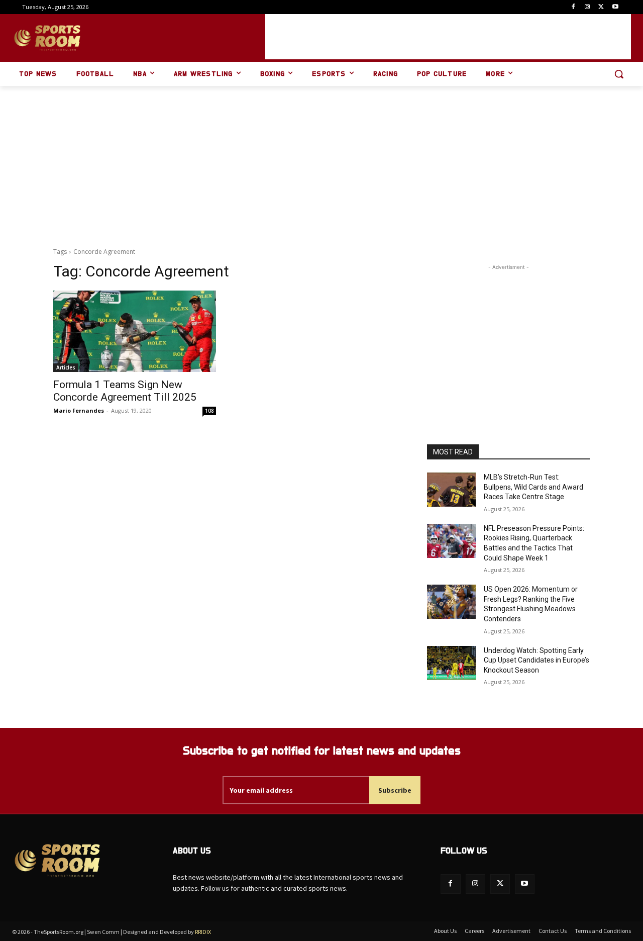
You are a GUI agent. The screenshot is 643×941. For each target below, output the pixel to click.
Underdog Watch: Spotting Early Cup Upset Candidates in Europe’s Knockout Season (536, 660)
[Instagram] (587, 7)
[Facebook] (573, 7)
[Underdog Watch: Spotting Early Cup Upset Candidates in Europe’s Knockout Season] (451, 663)
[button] (619, 74)
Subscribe (394, 790)
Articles (65, 367)
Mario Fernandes (78, 410)
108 (209, 410)
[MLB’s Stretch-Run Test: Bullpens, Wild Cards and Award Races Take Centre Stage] (451, 490)
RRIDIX (203, 931)
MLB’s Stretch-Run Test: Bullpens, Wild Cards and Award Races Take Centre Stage (533, 487)
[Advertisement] (448, 36)
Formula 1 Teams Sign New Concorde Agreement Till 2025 (124, 391)
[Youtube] (615, 7)
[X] (601, 7)
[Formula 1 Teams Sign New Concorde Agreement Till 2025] (134, 331)
